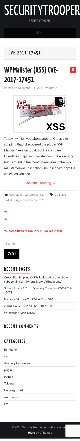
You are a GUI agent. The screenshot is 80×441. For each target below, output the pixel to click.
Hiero (31, 432)
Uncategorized (13, 390)
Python (8, 376)
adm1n (52, 87)
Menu (40, 33)
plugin (19, 194)
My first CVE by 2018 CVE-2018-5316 (28, 299)
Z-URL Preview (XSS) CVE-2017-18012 (29, 306)
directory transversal (17, 363)
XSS (41, 200)
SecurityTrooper (42, 11)
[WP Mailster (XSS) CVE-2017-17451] (39, 114)
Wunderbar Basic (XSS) (19, 312)
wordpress (31, 194)
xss (42, 194)
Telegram (10, 383)
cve (11, 194)
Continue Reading (40, 183)
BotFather (10, 349)
